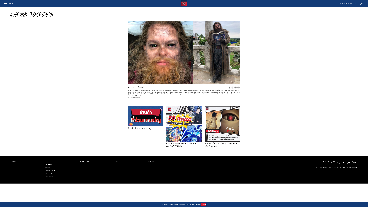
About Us (150, 162)
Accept (204, 204)
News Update (84, 162)
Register (348, 3)
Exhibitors (48, 165)
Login (338, 3)
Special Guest (50, 171)
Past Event (49, 177)
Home (13, 162)
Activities (48, 168)
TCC (46, 162)
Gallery (115, 162)
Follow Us (326, 162)
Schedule (48, 174)
